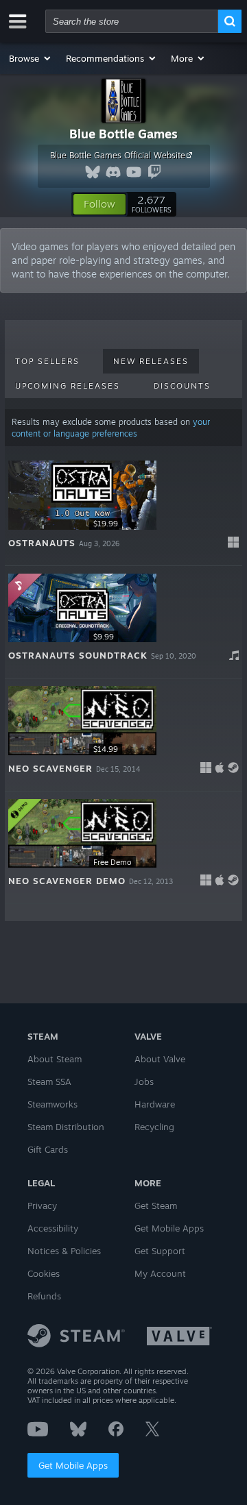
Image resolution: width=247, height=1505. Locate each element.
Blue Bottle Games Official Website (117, 155)
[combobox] (131, 21)
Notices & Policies (64, 1250)
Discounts (182, 386)
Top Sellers (47, 361)
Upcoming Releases (67, 386)
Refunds (44, 1295)
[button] (30, 58)
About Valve (159, 1058)
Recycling (154, 1126)
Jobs (144, 1081)
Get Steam (155, 1205)
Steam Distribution (65, 1126)
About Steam (54, 1058)
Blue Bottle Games (123, 133)
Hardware (154, 1104)
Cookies (43, 1273)
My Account (160, 1273)
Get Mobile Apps (73, 1465)
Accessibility (52, 1228)
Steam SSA (49, 1081)
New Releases (151, 361)
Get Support (159, 1250)
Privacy (42, 1205)
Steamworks (52, 1104)
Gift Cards (47, 1149)
